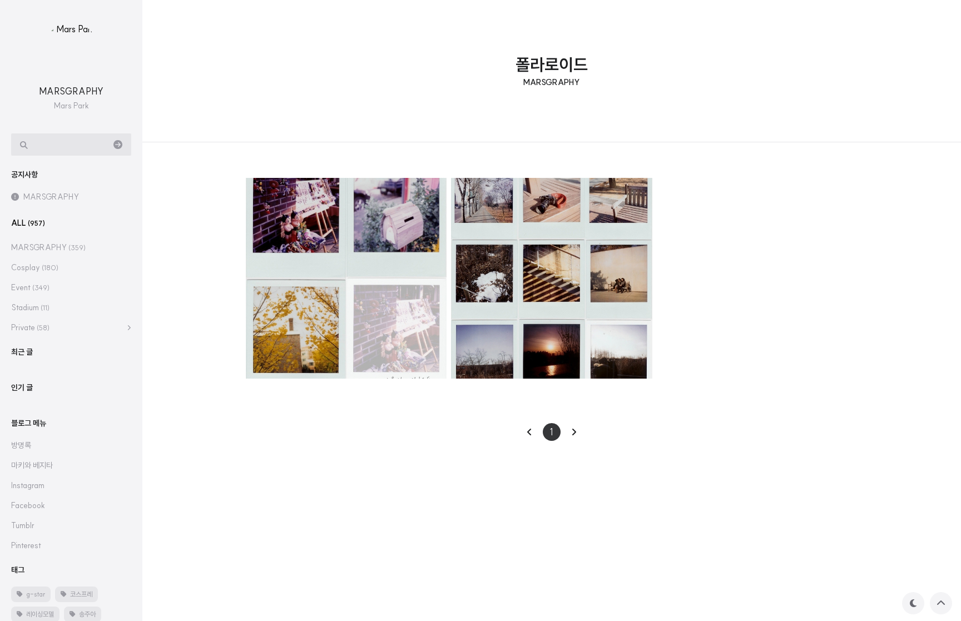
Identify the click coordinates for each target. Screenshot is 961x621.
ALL (28, 223)
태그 (17, 570)
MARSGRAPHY (71, 91)
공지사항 (24, 175)
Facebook (28, 505)
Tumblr (22, 525)
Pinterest (26, 545)
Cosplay (34, 267)
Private (30, 327)
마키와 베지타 (32, 465)
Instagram (27, 485)
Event (30, 287)
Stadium (30, 307)
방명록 (21, 445)
